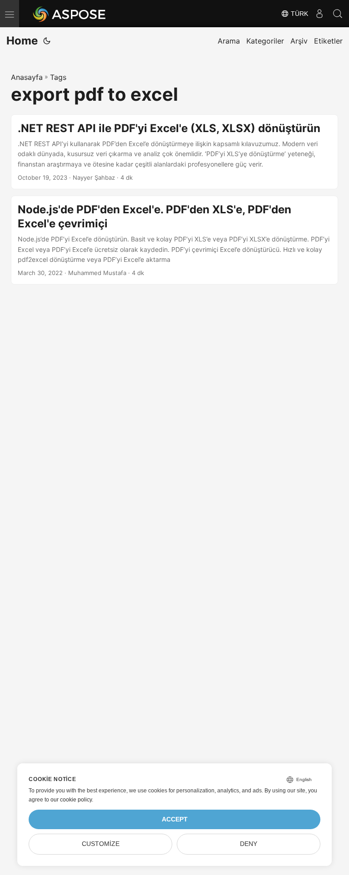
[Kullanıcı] (319, 13)
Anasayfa (27, 77)
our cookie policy (71, 799)
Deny (248, 844)
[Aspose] (69, 13)
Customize (101, 844)
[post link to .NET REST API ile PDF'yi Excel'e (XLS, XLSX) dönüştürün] (174, 152)
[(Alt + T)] (46, 40)
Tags (58, 77)
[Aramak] (337, 13)
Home (22, 40)
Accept (175, 819)
